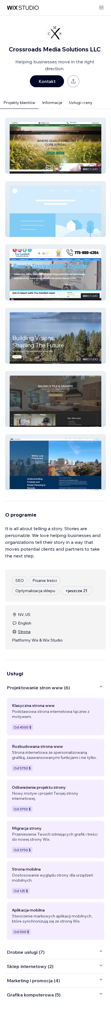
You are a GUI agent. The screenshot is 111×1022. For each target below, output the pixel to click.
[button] (55, 146)
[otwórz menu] (101, 8)
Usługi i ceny (80, 102)
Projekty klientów (19, 102)
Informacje (52, 102)
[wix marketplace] (23, 8)
